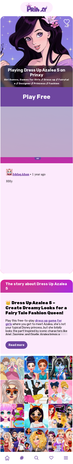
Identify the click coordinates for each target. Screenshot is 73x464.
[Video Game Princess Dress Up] (12, 368)
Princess (40, 83)
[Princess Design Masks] (36, 416)
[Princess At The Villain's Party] (60, 416)
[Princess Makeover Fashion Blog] (12, 392)
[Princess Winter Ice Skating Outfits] (36, 368)
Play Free (36, 96)
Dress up (49, 79)
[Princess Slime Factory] (12, 416)
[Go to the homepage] (36, 7)
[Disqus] (36, 218)
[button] (22, 458)
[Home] (7, 458)
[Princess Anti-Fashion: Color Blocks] (60, 392)
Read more (16, 345)
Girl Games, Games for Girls (22, 79)
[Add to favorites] (67, 23)
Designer (25, 83)
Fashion (54, 83)
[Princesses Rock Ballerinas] (36, 392)
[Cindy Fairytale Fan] (36, 440)
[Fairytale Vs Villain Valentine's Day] (12, 440)
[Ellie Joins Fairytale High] (60, 440)
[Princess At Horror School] (60, 368)
